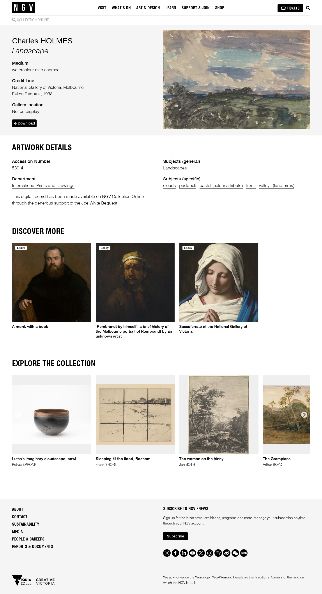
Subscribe (175, 536)
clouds (169, 186)
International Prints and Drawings (43, 186)
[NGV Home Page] (23, 7)
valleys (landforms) (276, 186)
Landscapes (175, 168)
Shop (219, 8)
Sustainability (25, 524)
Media (17, 532)
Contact (19, 517)
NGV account (193, 523)
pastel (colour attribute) (221, 186)
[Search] (308, 8)
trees (251, 186)
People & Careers (28, 539)
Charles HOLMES (42, 40)
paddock (187, 186)
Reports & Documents (32, 547)
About (17, 510)
